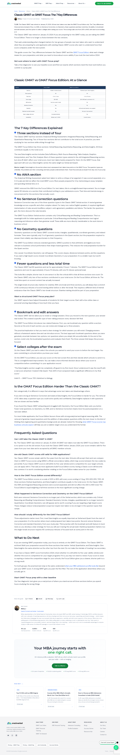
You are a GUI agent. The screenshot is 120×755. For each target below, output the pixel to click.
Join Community (42, 745)
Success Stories (88, 728)
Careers (102, 731)
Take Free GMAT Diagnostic (23, 72)
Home (15, 11)
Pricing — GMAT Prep (14, 745)
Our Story (103, 725)
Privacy (111, 751)
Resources (70, 3)
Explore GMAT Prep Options (23, 307)
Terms (106, 751)
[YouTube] (8, 735)
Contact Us (103, 734)
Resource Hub (88, 731)
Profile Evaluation (73, 728)
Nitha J (20, 19)
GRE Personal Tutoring (58, 725)
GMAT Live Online (41, 725)
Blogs (85, 725)
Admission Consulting (74, 725)
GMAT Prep (37, 3)
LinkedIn (40, 598)
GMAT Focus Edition (81, 52)
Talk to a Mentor (60, 666)
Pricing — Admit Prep (28, 745)
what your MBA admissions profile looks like (81, 566)
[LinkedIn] (16, 735)
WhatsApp (50, 598)
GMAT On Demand (41, 733)
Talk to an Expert (104, 3)
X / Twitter (30, 598)
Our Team (103, 728)
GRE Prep (49, 3)
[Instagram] (12, 735)
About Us (81, 3)
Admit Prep (59, 3)
